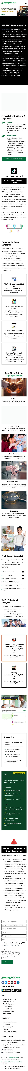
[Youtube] (9, 982)
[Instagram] (12, 982)
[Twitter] (6, 982)
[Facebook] (2, 982)
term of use (6, 945)
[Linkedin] (18, 982)
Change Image (11, 956)
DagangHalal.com (6, 29)
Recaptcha (4, 949)
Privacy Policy (15, 945)
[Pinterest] (15, 982)
